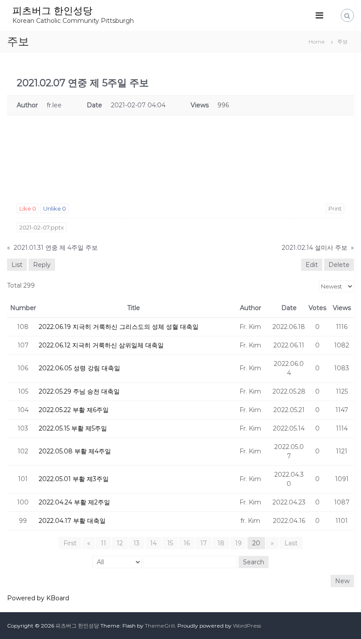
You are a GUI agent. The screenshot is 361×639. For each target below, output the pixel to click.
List (16, 265)
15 (170, 543)
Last (291, 543)
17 (203, 543)
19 (238, 543)
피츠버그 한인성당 (52, 11)
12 (120, 543)
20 (256, 543)
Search (253, 562)
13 (136, 543)
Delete (339, 265)
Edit (312, 265)
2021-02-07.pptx (41, 227)
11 (103, 543)
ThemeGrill (160, 625)
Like (27, 208)
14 (153, 543)
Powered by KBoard (38, 598)
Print (335, 208)
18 (221, 543)
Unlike (54, 208)
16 (187, 543)
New (342, 581)
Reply (42, 265)
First (70, 543)
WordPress (247, 625)
